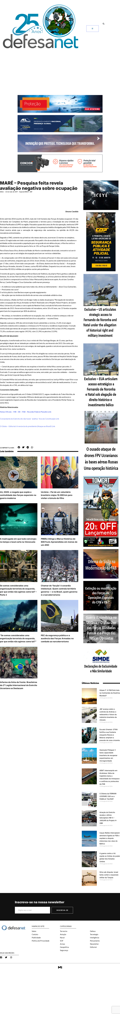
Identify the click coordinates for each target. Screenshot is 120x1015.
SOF (31, 192)
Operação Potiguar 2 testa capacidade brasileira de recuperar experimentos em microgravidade (108, 755)
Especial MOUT (24, 192)
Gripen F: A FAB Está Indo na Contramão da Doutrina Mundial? (109, 693)
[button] (103, 23)
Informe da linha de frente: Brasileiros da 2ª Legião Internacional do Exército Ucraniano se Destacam (18, 685)
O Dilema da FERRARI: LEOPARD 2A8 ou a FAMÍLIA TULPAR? (108, 796)
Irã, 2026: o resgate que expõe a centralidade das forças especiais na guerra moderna (18, 495)
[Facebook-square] (1, 957)
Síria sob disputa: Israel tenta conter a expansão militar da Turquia (108, 874)
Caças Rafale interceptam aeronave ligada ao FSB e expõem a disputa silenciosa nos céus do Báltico (109, 838)
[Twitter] (6, 957)
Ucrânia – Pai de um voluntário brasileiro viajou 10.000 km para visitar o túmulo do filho (56, 495)
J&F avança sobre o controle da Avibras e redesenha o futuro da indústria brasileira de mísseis (108, 714)
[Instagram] (11, 957)
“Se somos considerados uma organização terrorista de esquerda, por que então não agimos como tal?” (18, 638)
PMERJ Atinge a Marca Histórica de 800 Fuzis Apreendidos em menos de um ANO (59, 542)
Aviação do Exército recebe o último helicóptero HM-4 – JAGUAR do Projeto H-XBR (108, 817)
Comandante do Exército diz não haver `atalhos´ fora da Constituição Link (29, 419)
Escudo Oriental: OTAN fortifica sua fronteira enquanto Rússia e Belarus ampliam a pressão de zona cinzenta (109, 734)
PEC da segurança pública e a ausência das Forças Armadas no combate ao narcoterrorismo (57, 638)
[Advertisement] (60, 67)
